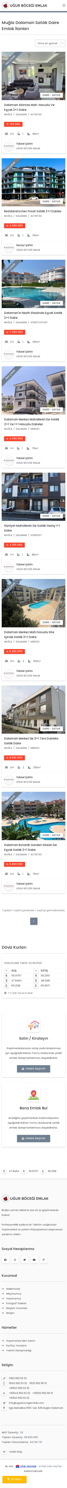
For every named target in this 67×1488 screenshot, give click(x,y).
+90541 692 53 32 (19, 1388)
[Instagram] (15, 1259)
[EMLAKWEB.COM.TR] (26, 1466)
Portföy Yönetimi (16, 1345)
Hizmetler (9, 1327)
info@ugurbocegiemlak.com (26, 1403)
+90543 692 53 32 (19, 1393)
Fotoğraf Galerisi (16, 1303)
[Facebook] (5, 1259)
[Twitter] (24, 1259)
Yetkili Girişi (15, 1451)
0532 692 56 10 (38, 1383)
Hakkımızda (13, 1289)
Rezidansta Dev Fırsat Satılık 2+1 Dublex (32, 211)
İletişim (10, 1313)
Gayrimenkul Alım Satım (20, 1341)
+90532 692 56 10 (42, 1393)
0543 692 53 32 (18, 1383)
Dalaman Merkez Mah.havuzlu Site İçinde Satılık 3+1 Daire (29, 634)
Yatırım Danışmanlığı (18, 1350)
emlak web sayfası (50, 1466)
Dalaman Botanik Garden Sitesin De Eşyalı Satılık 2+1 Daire (30, 847)
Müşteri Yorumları (16, 1308)
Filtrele (16, 1479)
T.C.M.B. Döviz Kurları (20, 993)
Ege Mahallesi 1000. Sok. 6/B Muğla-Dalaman (36, 1408)
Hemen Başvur (35, 1068)
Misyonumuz (13, 1293)
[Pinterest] (43, 1259)
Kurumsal (9, 1275)
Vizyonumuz (13, 1298)
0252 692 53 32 (18, 1378)
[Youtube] (34, 1259)
